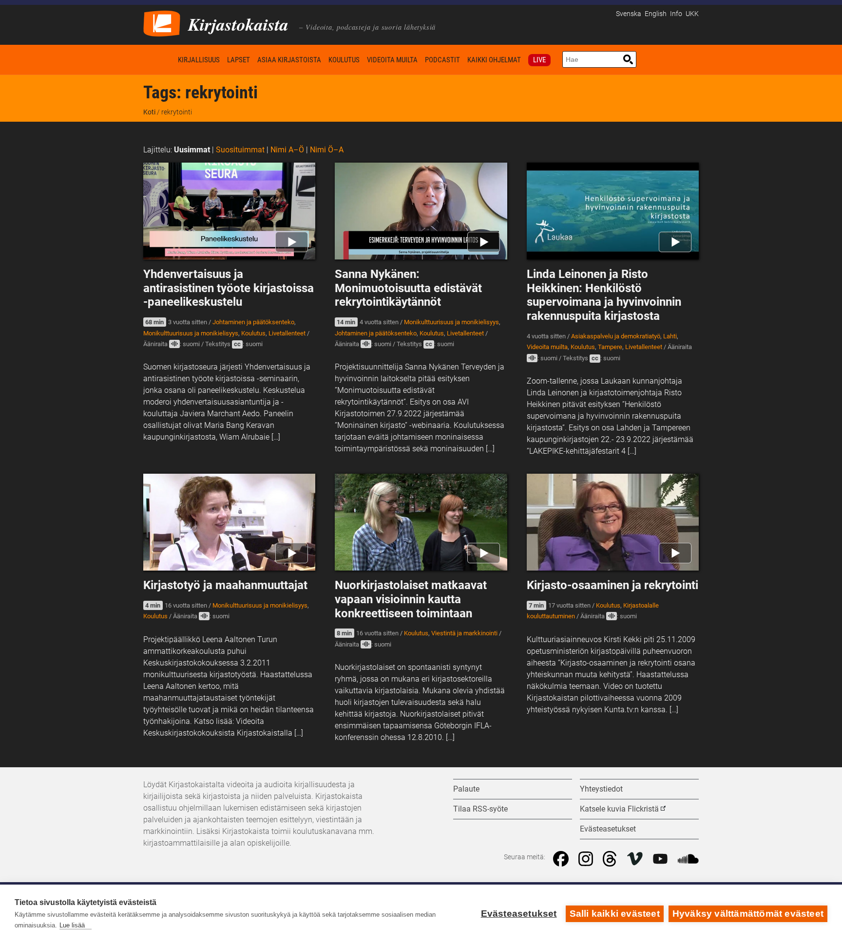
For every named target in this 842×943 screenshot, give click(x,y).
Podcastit (442, 59)
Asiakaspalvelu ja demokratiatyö (615, 336)
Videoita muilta (392, 59)
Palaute (466, 789)
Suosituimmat (240, 149)
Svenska (628, 14)
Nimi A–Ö (287, 149)
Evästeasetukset (519, 913)
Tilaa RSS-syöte (480, 809)
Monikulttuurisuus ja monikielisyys (190, 333)
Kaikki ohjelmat (494, 59)
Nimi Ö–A (327, 149)
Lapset (238, 59)
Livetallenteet (287, 333)
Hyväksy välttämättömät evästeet (747, 913)
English (656, 14)
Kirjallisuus (199, 59)
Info (676, 14)
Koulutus (344, 59)
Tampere (610, 347)
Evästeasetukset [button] (608, 828)
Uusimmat (192, 149)
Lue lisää (72, 925)
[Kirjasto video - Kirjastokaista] (161, 22)
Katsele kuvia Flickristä (619, 809)
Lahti (670, 336)
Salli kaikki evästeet (615, 913)
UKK (692, 14)
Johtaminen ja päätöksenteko (253, 322)
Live (539, 59)
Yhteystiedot (601, 789)
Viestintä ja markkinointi (464, 633)
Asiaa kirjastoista (289, 59)
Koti (158, 59)
